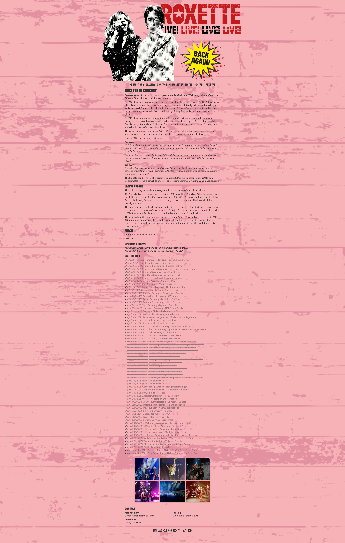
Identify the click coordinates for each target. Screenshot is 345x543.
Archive (210, 84)
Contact (162, 84)
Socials (199, 84)
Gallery (150, 84)
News (133, 84)
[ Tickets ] (186, 248)
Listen (189, 84)
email (152, 515)
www (196, 515)
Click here (129, 238)
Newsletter (176, 84)
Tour (141, 84)
